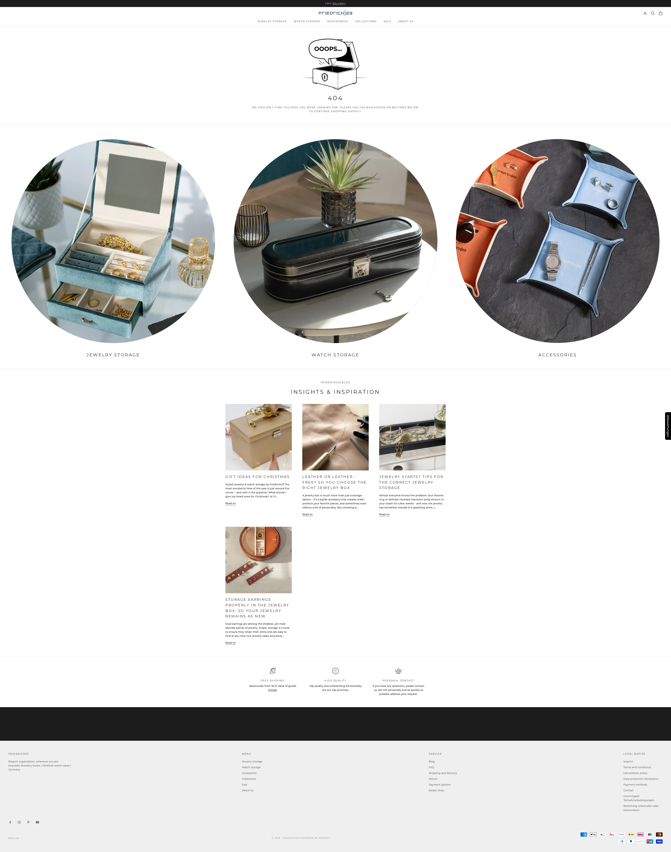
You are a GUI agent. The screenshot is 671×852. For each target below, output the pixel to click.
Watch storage (307, 21)
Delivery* (339, 3)
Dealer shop (436, 790)
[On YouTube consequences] (37, 822)
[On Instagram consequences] (19, 822)
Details (272, 690)
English (14, 838)
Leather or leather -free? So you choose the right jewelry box (334, 482)
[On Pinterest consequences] (28, 822)
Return (433, 778)
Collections (366, 21)
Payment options (440, 784)
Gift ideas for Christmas (257, 476)
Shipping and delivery (443, 773)
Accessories (337, 21)
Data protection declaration (641, 778)
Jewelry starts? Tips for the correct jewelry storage (411, 482)
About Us (406, 21)
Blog (432, 761)
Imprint (628, 761)
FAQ (431, 767)
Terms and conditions (637, 767)
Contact (628, 790)
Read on (230, 503)
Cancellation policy (635, 773)
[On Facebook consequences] (10, 822)
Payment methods (635, 784)
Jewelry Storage (272, 21)
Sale (387, 21)
